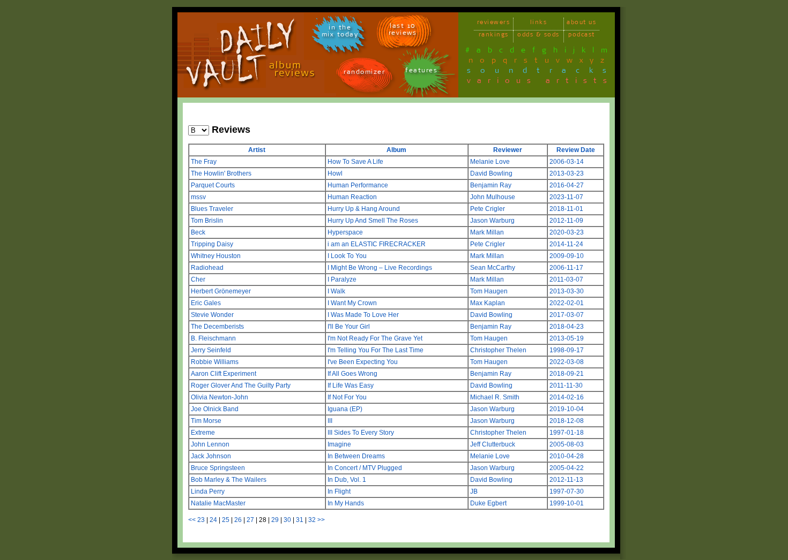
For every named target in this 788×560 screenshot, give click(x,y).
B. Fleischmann (213, 338)
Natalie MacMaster (218, 503)
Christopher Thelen (498, 350)
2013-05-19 (566, 338)
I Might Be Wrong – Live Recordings (380, 267)
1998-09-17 (566, 350)
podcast (581, 36)
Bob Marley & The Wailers (228, 479)
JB (474, 491)
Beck (198, 232)
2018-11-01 (566, 209)
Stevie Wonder (212, 315)
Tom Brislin (207, 220)
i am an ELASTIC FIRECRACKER (377, 244)
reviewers (493, 23)
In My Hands (346, 503)
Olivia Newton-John (219, 397)
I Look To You (347, 256)
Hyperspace (345, 232)
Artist (256, 150)
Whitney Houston (216, 256)
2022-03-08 (566, 362)
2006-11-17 (566, 267)
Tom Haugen (489, 291)
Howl (335, 173)
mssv (198, 197)
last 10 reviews (403, 31)
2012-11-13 (566, 479)
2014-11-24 (566, 244)
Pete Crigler (487, 209)
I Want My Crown (352, 303)
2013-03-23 (566, 173)
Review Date (575, 150)
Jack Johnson (211, 456)
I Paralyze (342, 279)
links (538, 23)
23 (201, 520)
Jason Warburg (492, 220)
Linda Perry (208, 491)
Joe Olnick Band (215, 409)
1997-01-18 (566, 432)
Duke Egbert (488, 503)
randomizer (364, 73)
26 (238, 520)
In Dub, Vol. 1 (347, 479)
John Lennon (210, 444)
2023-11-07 (566, 197)
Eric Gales (206, 303)
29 (275, 520)
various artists (540, 82)
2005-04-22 (566, 468)
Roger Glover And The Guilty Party (241, 385)
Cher (198, 279)
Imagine (339, 444)
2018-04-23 (566, 326)
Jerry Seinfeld (211, 350)
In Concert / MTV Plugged (365, 468)
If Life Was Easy (351, 385)
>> (321, 520)
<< (192, 520)
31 (299, 520)
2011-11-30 (566, 385)
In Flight (339, 491)
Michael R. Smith (494, 397)
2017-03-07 (566, 315)
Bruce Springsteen (218, 468)
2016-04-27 (566, 185)
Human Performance (358, 185)
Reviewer (507, 150)
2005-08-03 (566, 444)
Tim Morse (206, 421)
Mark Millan (487, 232)
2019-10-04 (566, 409)
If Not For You (347, 397)
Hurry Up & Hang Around (364, 209)
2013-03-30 (566, 291)
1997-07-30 (566, 491)
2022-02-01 (566, 303)
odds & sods (538, 36)
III (330, 421)
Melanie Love (490, 161)
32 (312, 520)
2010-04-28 (566, 456)
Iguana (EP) (345, 409)
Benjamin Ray (490, 185)
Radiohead (207, 267)
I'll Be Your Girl (349, 326)
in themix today (340, 32)
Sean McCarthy (492, 267)
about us (581, 23)
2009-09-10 (566, 256)
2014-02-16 (566, 397)
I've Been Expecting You (363, 362)
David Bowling (491, 173)
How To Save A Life (355, 161)
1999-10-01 (566, 503)
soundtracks (541, 72)
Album (396, 150)
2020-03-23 (566, 232)
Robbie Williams (215, 362)
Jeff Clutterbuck (492, 444)
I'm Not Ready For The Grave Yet (375, 338)
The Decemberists (217, 326)
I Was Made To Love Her (363, 315)
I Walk (336, 291)
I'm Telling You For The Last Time (375, 350)
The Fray (204, 161)
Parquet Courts (213, 185)
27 (250, 520)
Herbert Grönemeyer (221, 291)
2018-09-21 (566, 373)
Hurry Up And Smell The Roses (373, 220)
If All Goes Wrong (352, 373)
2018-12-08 (566, 421)
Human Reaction (352, 197)
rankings (494, 36)
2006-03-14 (566, 161)
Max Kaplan (487, 303)
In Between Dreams (356, 456)
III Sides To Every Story (361, 432)
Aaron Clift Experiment (223, 373)
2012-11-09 (566, 220)
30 (287, 520)
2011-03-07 (566, 279)
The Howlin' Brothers (221, 173)
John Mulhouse (492, 197)
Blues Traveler (212, 209)
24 (213, 520)
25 (225, 520)
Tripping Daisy (212, 244)
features (421, 72)
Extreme (203, 432)
